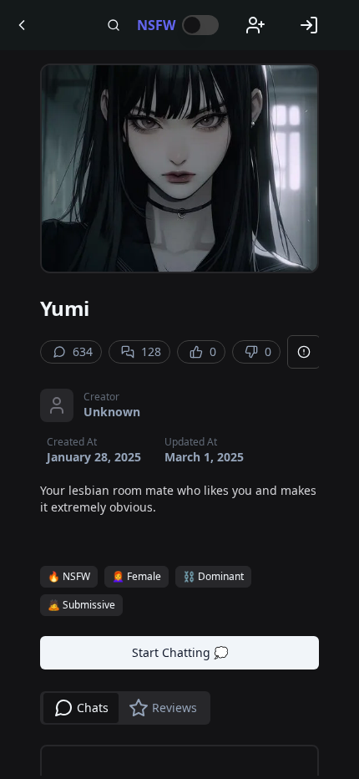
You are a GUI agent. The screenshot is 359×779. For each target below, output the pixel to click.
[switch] (200, 25)
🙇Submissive (81, 605)
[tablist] (125, 708)
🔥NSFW (69, 576)
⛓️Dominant (213, 576)
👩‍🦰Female (136, 576)
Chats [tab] (93, 707)
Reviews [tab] (174, 707)
